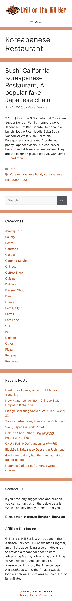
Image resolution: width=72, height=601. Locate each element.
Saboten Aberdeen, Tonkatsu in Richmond (35, 421)
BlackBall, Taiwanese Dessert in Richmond (35, 449)
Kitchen (10, 337)
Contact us (45, 595)
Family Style (13, 308)
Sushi (26, 179)
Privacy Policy (28, 595)
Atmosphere (13, 231)
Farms (9, 314)
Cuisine (10, 278)
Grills (8, 326)
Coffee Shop (14, 272)
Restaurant (13, 361)
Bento (9, 243)
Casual (10, 255)
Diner (9, 296)
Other (9, 343)
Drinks (9, 302)
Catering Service (16, 260)
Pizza (9, 349)
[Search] (62, 200)
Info (12, 169)
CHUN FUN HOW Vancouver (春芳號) (31, 443)
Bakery (10, 237)
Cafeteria (11, 249)
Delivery (10, 284)
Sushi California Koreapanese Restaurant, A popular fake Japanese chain (27, 85)
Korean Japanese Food (26, 174)
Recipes (10, 355)
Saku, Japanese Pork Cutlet (24, 427)
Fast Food (12, 320)
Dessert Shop (14, 290)
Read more (16, 158)
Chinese (11, 266)
